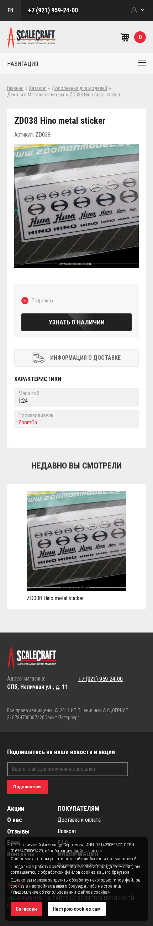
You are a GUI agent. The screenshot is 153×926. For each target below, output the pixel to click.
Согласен (26, 909)
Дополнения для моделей (79, 88)
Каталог (37, 88)
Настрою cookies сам (77, 909)
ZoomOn (27, 422)
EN (10, 10)
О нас (14, 820)
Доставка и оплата (79, 819)
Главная (15, 88)
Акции (15, 808)
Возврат (67, 831)
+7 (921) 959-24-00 (53, 10)
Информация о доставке (85, 357)
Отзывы (18, 831)
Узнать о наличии (77, 322)
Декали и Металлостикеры (35, 94)
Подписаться (27, 786)
